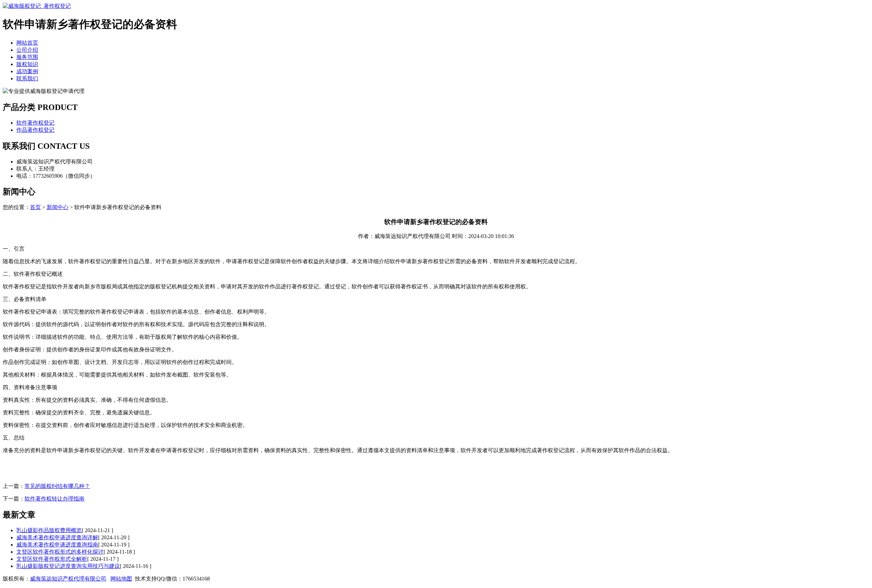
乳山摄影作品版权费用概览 (49, 530)
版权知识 (27, 64)
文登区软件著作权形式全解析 (51, 559)
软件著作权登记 (35, 123)
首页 (35, 207)
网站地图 (121, 579)
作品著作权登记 (35, 130)
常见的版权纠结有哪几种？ (57, 486)
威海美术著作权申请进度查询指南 (57, 544)
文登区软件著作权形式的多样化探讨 (60, 552)
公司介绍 (27, 50)
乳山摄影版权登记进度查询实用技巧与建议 (68, 566)
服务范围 (27, 57)
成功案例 (27, 71)
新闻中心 (57, 207)
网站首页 (27, 43)
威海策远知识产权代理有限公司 (68, 579)
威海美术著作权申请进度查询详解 (57, 537)
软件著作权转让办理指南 (54, 499)
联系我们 (27, 78)
